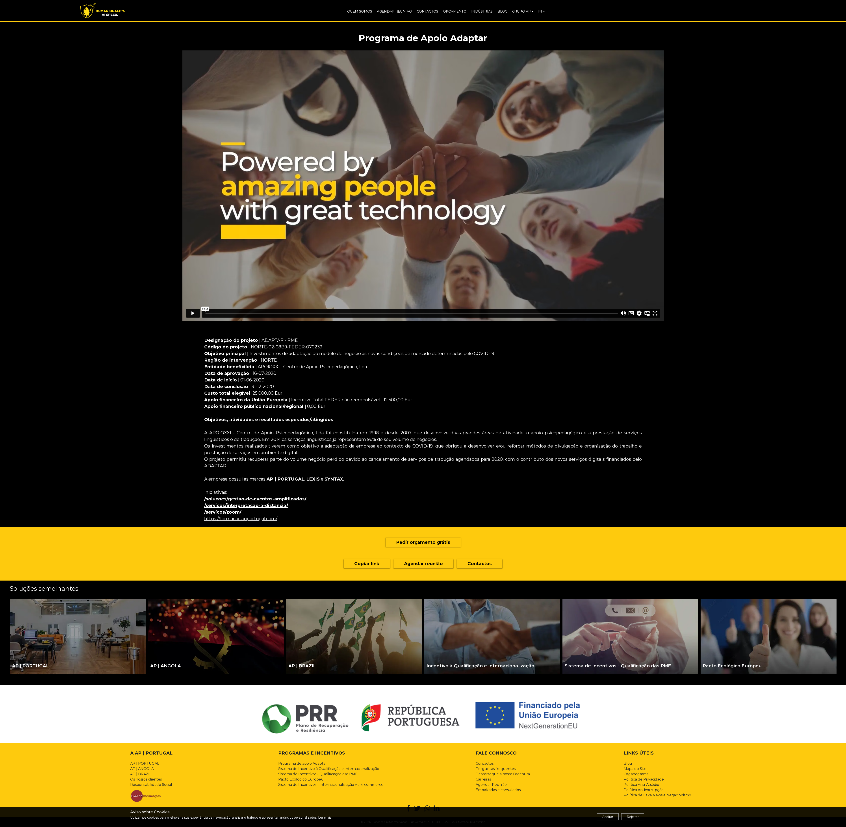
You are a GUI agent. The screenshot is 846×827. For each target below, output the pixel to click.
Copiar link (366, 563)
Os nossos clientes (146, 779)
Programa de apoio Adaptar (302, 763)
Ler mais (324, 818)
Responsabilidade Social (151, 785)
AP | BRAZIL (140, 774)
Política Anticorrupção (644, 790)
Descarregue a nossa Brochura (503, 774)
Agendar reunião (394, 11)
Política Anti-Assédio (641, 785)
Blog (628, 763)
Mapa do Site (635, 769)
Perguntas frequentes (496, 769)
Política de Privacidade (644, 779)
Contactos (427, 11)
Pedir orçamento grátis (423, 542)
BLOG (502, 11)
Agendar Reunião (491, 785)
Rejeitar (633, 817)
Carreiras (483, 779)
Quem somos (359, 11)
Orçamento (454, 11)
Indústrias (482, 11)
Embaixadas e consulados (498, 790)
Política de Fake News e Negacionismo (657, 795)
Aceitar (607, 817)
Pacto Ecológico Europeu (301, 779)
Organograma (636, 774)
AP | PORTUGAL (144, 763)
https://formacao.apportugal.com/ (240, 518)
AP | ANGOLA (142, 769)
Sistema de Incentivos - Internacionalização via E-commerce (330, 785)
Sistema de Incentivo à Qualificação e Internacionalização (328, 769)
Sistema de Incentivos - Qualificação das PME (318, 774)
